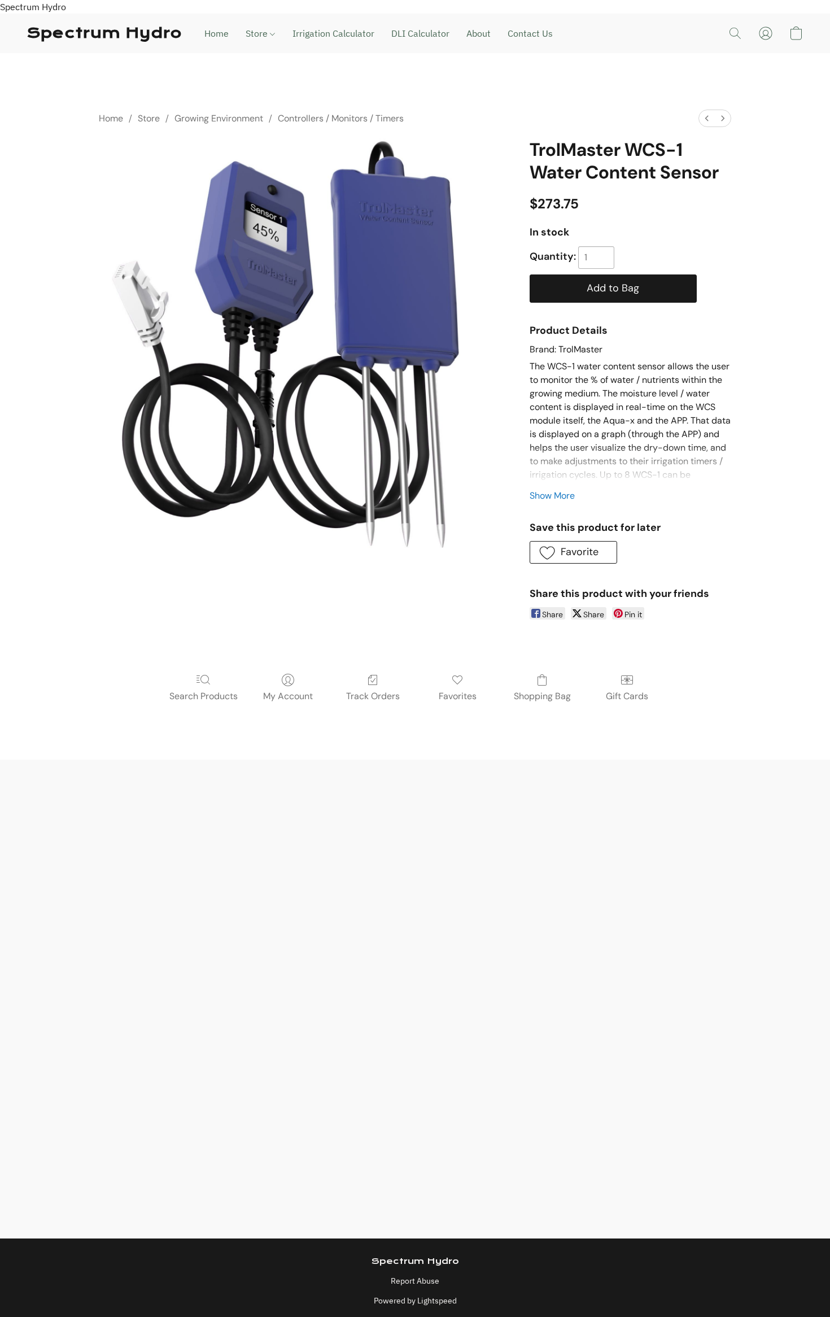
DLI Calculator (420, 33)
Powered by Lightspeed (415, 1301)
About (478, 33)
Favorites (458, 696)
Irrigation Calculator (333, 33)
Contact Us (530, 33)
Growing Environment (218, 118)
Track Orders (373, 696)
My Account (288, 696)
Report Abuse (415, 1281)
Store (258, 33)
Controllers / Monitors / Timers (341, 118)
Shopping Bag (542, 696)
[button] (104, 33)
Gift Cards (627, 696)
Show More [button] (552, 495)
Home (216, 33)
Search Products (203, 696)
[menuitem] (707, 118)
